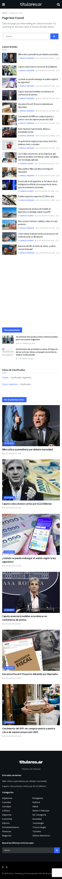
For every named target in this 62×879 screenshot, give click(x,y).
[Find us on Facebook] (2, 867)
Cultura (6, 810)
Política (36, 802)
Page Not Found (16, 13)
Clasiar (5, 377)
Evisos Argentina (10, 384)
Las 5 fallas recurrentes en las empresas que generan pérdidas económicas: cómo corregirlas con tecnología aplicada (38, 156)
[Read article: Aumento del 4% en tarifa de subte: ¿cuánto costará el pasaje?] (9, 250)
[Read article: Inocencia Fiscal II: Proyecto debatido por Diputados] (9, 108)
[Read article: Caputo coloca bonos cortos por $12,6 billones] (9, 70)
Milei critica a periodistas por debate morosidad (38, 54)
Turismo (36, 831)
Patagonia (37, 798)
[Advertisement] (31, 292)
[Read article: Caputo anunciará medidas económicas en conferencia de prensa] (9, 95)
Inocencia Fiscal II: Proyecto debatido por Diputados (30, 674)
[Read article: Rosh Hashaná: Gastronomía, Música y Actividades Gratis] (9, 132)
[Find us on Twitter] (6, 867)
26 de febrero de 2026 (26, 343)
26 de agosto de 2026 (46, 58)
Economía (9, 443)
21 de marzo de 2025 (25, 359)
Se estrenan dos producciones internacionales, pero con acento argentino (37, 338)
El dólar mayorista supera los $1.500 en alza (36, 196)
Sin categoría (39, 814)
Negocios (6, 835)
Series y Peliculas (40, 810)
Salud (35, 806)
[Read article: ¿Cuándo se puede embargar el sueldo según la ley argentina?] (9, 83)
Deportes (6, 814)
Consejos (6, 806)
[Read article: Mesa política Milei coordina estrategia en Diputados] (9, 172)
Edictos (6, 823)
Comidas (6, 802)
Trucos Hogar (39, 827)
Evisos (11, 873)
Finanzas (6, 831)
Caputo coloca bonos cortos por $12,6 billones (37, 66)
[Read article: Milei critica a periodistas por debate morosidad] (9, 58)
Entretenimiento (10, 827)
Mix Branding (48, 873)
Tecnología (38, 823)
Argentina (7, 798)
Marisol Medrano (27, 58)
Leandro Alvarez (27, 164)
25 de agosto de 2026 (46, 86)
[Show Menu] (3, 4)
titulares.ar (31, 4)
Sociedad (37, 819)
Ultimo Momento (41, 835)
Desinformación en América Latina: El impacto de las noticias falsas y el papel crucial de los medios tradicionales (37, 352)
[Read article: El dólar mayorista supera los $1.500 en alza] (9, 200)
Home (4, 13)
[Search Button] (58, 4)
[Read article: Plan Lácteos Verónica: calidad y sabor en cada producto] (9, 225)
